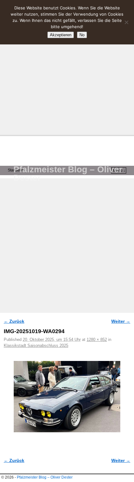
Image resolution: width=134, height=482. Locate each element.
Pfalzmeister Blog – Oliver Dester (67, 174)
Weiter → (120, 321)
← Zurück (14, 321)
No (81, 35)
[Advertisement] (67, 67)
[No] (126, 22)
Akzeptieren (60, 35)
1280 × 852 (97, 339)
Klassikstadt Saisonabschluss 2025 (36, 345)
